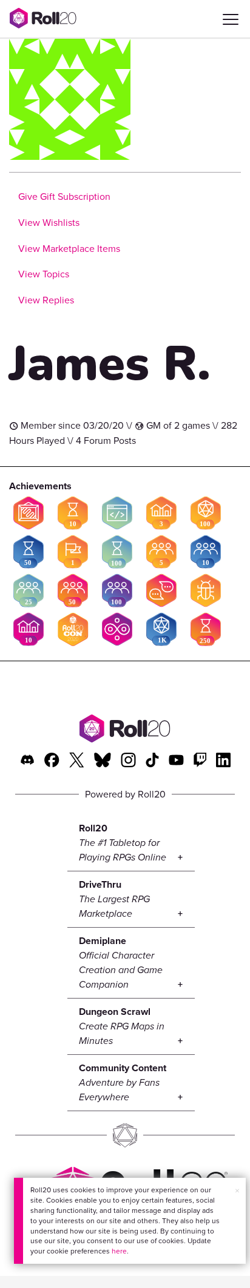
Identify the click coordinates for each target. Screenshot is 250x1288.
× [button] (237, 1191)
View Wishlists (48, 223)
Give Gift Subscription (64, 196)
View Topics (43, 274)
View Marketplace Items (69, 249)
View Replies (46, 300)
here (119, 1251)
